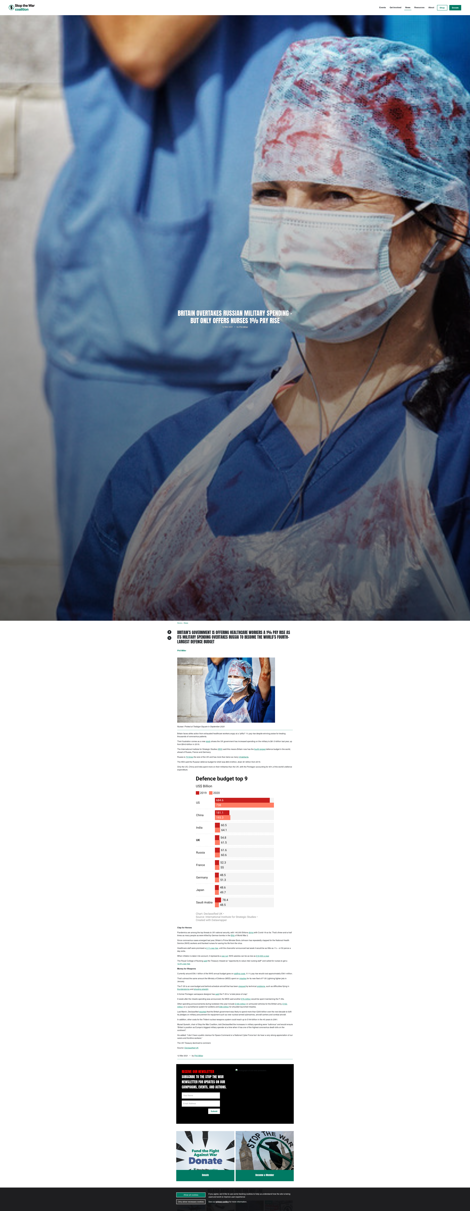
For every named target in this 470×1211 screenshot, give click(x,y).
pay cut (225, 955)
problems (261, 986)
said (205, 960)
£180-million (240, 1003)
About (431, 7)
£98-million (224, 1006)
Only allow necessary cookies (191, 1201)
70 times (189, 757)
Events (382, 7)
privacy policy (222, 1201)
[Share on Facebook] (169, 632)
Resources (419, 7)
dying (251, 932)
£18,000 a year (262, 955)
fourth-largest (260, 749)
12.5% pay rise (183, 963)
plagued (242, 986)
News (407, 7)
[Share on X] (169, 638)
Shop (442, 7)
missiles (242, 978)
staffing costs (239, 973)
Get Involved (395, 7)
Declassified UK (191, 1047)
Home (179, 623)
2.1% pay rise (212, 948)
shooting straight (201, 989)
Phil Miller (243, 326)
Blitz (233, 935)
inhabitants (243, 757)
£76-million (246, 998)
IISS (220, 749)
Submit (214, 1111)
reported (202, 1011)
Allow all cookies (191, 1194)
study (208, 741)
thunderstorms (183, 989)
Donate (455, 7)
